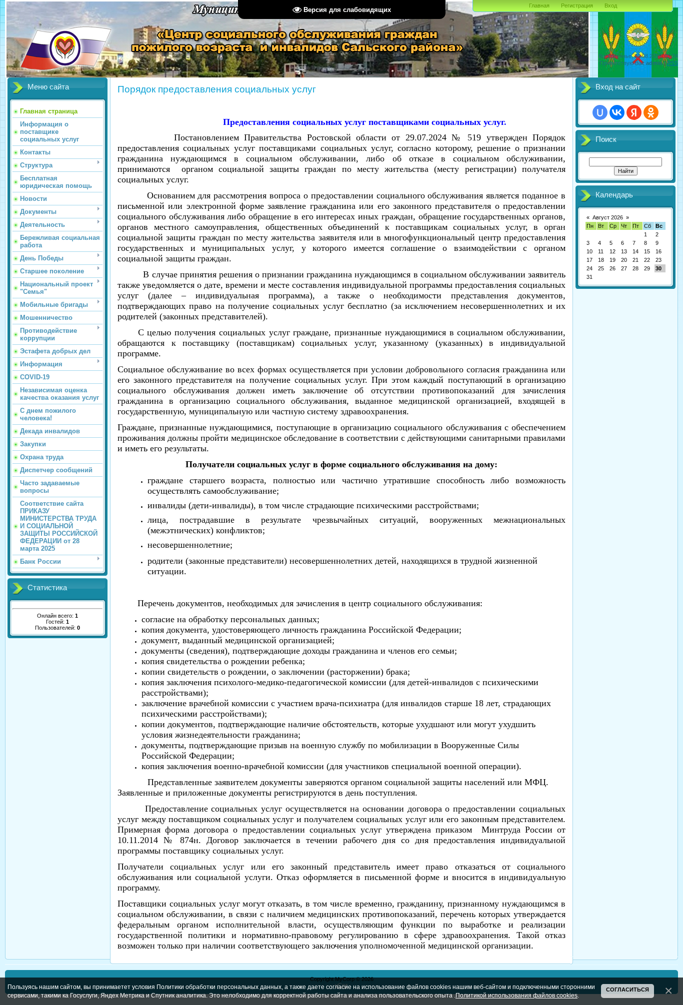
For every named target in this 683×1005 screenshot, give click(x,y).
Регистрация (577, 5)
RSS (672, 63)
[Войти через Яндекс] (634, 112)
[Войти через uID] (600, 112)
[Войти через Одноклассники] (651, 112)
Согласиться (627, 990)
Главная (539, 5)
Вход (610, 5)
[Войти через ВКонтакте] (617, 112)
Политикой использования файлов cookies (517, 995)
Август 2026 (607, 217)
